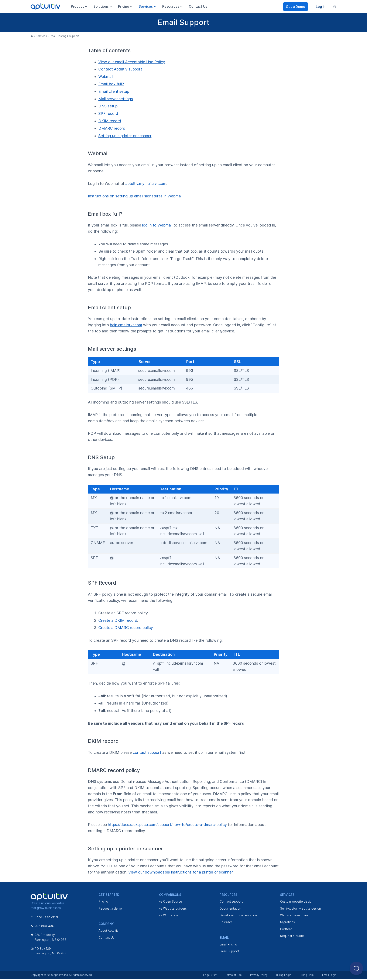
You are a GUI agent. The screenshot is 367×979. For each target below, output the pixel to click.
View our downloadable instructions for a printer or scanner (180, 872)
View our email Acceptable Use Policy (131, 62)
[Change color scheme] (334, 6)
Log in (321, 6)
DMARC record (111, 128)
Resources (170, 6)
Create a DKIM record (117, 620)
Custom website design (296, 901)
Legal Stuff (210, 974)
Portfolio (286, 929)
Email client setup (113, 91)
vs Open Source (170, 901)
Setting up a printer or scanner (124, 136)
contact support (147, 752)
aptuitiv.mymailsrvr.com (145, 183)
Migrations (287, 922)
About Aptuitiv (109, 930)
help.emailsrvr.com (126, 325)
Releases (226, 922)
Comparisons (170, 894)
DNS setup (107, 106)
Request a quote (292, 936)
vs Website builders (173, 908)
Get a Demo (295, 6)
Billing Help (307, 974)
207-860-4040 (45, 926)
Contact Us (106, 937)
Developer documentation (238, 915)
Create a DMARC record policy (125, 627)
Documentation (230, 908)
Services (41, 36)
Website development (295, 915)
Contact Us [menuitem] (198, 6)
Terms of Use (233, 974)
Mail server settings (115, 99)
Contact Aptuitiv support (120, 69)
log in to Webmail (157, 225)
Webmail (105, 76)
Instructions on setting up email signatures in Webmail (135, 196)
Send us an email (46, 917)
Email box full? (111, 84)
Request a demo (110, 908)
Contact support (231, 901)
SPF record (108, 113)
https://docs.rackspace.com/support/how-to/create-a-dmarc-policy (168, 824)
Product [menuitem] (77, 6)
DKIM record (109, 121)
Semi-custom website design (300, 908)
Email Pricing (228, 944)
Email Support (229, 951)
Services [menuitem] (146, 6)
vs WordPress (168, 915)
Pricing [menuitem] (123, 6)
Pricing (103, 901)
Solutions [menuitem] (101, 6)
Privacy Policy (259, 974)
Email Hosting (57, 36)
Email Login (329, 974)
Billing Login (283, 974)
